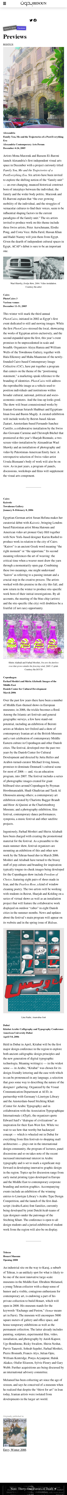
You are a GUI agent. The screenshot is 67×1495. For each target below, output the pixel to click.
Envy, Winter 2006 (14, 1450)
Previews (21, 28)
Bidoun (8, 44)
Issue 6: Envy (10, 28)
